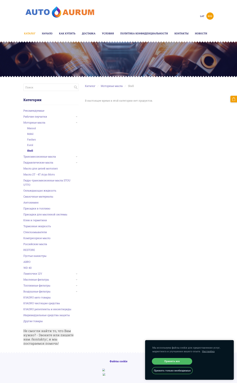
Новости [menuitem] (201, 33)
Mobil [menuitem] (30, 133)
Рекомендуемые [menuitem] (33, 110)
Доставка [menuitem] (88, 33)
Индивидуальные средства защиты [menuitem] (46, 315)
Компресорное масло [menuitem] (36, 238)
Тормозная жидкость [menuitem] (37, 226)
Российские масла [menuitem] (35, 244)
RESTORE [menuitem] (29, 249)
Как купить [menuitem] (67, 33)
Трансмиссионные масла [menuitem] (39, 156)
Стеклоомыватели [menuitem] (35, 232)
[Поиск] (75, 87)
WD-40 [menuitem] (27, 267)
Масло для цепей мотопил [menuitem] (40, 168)
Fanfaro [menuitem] (31, 139)
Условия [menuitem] (108, 33)
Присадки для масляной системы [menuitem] (45, 214)
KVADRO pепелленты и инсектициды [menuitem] (47, 309)
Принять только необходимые (172, 370)
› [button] (77, 116)
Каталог (90, 86)
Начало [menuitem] (47, 33)
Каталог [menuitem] (29, 33)
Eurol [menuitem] (30, 145)
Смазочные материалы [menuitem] (38, 196)
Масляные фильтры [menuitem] (36, 279)
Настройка (208, 351)
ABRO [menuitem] (26, 261)
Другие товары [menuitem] (33, 321)
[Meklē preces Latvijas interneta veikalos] (118, 374)
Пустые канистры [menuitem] (34, 255)
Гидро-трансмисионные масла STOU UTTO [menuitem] (46, 182)
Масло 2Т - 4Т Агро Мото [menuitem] (39, 174)
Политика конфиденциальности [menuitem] (144, 33)
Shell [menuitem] (30, 150)
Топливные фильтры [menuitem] (36, 285)
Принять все (172, 361)
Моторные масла (112, 86)
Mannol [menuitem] (31, 128)
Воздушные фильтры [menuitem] (36, 291)
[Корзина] (233, 99)
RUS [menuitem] (210, 16)
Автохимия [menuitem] (31, 202)
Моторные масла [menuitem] (34, 122)
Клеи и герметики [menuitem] (35, 220)
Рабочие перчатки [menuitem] (35, 116)
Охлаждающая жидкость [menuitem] (39, 190)
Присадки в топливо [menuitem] (36, 208)
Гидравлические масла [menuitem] (38, 162)
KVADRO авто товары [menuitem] (37, 297)
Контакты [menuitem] (181, 33)
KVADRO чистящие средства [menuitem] (41, 303)
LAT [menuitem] (202, 16)
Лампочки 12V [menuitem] (32, 273)
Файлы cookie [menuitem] (118, 361)
